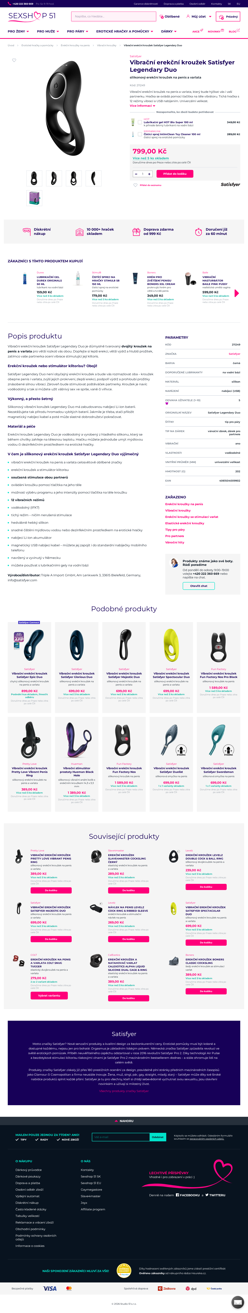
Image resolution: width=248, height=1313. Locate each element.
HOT (146, 119)
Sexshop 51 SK (91, 1176)
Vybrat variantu (49, 995)
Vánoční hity (174, 542)
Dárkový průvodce (29, 1170)
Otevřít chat (198, 586)
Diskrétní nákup (27, 1203)
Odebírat (158, 1137)
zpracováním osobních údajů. (207, 1138)
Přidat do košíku (175, 174)
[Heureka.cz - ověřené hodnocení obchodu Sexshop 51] (124, 1277)
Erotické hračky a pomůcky (122, 31)
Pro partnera (174, 536)
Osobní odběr (197, 3)
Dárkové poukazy (28, 1176)
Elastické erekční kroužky (184, 523)
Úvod (11, 45)
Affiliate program (93, 1209)
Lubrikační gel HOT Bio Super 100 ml (168, 122)
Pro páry (75, 31)
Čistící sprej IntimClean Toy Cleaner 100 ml (172, 134)
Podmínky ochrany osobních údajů (36, 1237)
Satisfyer (136, 56)
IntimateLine (152, 131)
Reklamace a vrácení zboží (35, 1222)
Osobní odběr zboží (29, 1189)
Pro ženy (16, 31)
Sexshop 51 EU (91, 1183)
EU (238, 3)
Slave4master (91, 1196)
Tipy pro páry (175, 529)
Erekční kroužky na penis (75, 45)
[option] (41, 287)
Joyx (84, 1203)
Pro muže (46, 31)
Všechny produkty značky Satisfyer (124, 1091)
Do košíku (51, 890)
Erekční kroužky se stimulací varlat (191, 517)
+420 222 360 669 (23, 3)
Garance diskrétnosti (146, 3)
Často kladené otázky (31, 1209)
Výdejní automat (28, 1196)
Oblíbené (171, 17)
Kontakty (216, 3)
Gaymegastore (91, 1189)
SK (229, 3)
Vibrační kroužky (106, 45)
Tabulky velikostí (27, 1216)
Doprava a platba (174, 3)
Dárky (167, 31)
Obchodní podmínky (30, 1229)
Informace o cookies (30, 1246)
